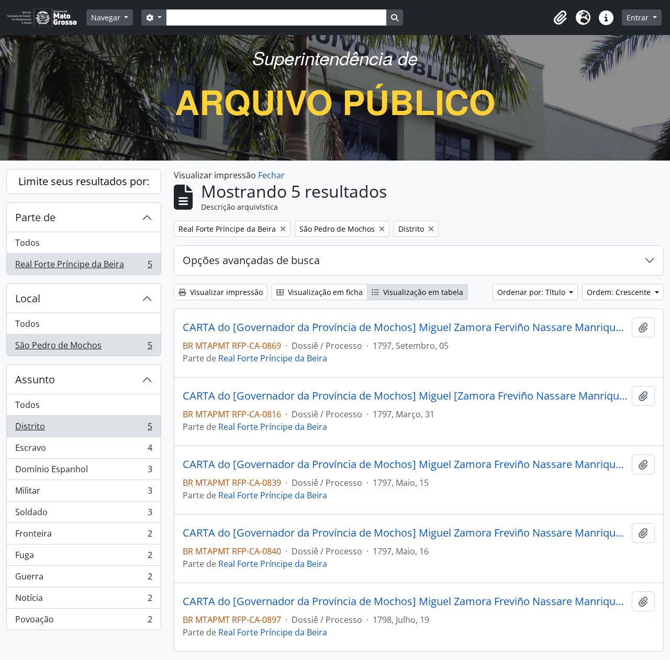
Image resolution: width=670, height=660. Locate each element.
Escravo (83, 450)
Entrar (639, 17)
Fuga (83, 557)
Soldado (83, 514)
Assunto (35, 379)
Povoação (83, 621)
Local (27, 298)
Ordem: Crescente (620, 292)
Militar (83, 493)
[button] (560, 17)
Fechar (271, 175)
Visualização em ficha (324, 292)
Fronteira (83, 536)
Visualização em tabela (422, 292)
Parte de (35, 217)
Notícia (83, 600)
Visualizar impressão (225, 292)
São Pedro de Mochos (83, 347)
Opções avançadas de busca (251, 260)
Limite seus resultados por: (83, 181)
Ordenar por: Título (532, 292)
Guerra (83, 579)
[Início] (46, 17)
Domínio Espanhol (83, 471)
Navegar (106, 17)
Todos (27, 242)
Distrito (83, 428)
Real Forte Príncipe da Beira (83, 266)
